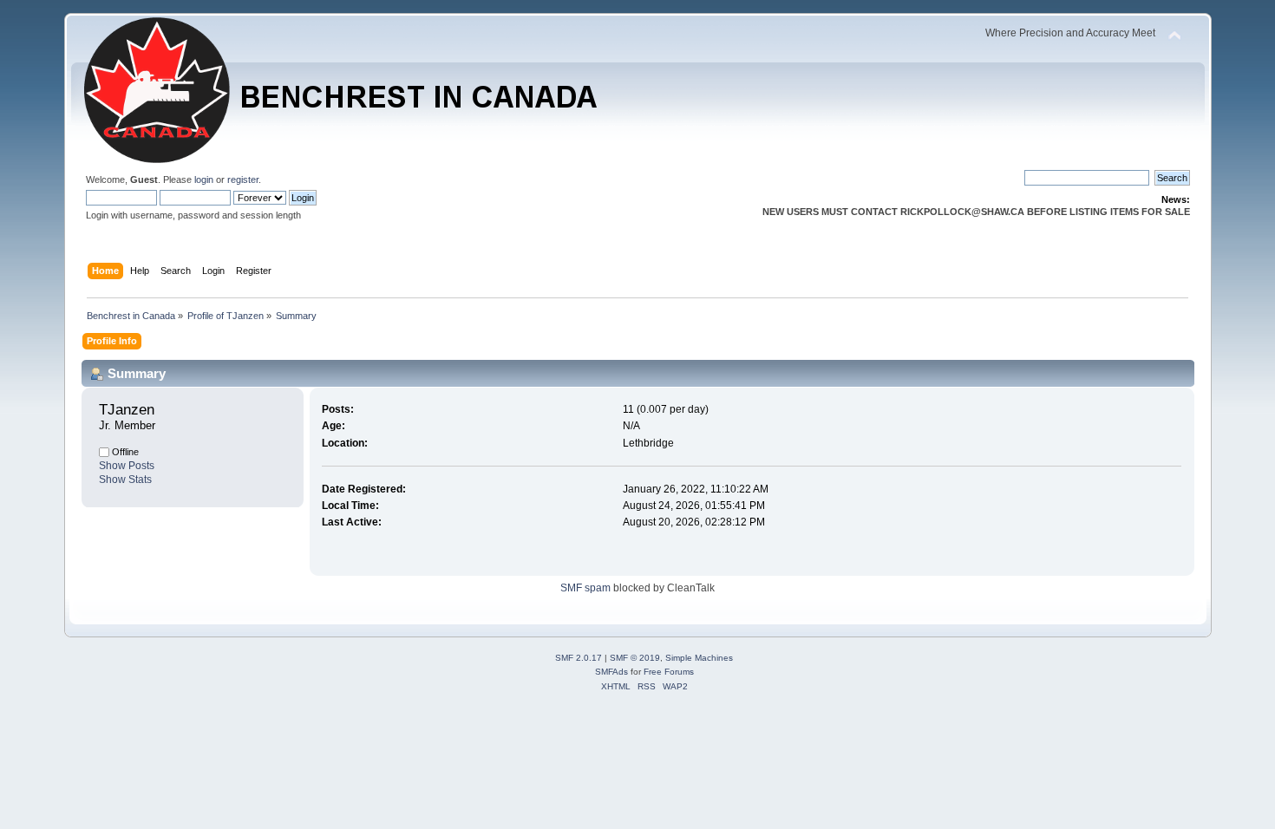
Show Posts (126, 466)
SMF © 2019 (635, 658)
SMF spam (585, 588)
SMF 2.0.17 (578, 658)
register (242, 179)
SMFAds (611, 671)
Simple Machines (699, 658)
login (203, 179)
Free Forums (669, 671)
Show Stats (125, 479)
